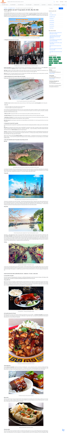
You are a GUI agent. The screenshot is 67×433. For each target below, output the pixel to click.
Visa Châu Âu (52, 20)
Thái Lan (59, 59)
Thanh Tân (56, 63)
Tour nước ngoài (56, 61)
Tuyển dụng (61, 1)
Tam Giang (59, 57)
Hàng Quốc (51, 59)
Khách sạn (49, 4)
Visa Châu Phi (52, 26)
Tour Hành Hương (57, 4)
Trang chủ (5, 8)
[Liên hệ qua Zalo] (63, 430)
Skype (54, 73)
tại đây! (38, 37)
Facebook (50, 73)
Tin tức (57, 1)
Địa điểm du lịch (52, 16)
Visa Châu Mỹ (52, 22)
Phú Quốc (50, 57)
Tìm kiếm (60, 8)
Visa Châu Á (52, 18)
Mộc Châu (55, 59)
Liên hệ (66, 1)
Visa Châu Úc (52, 24)
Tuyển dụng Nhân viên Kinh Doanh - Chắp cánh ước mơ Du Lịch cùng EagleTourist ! (55, 36)
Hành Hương (51, 63)
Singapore (50, 61)
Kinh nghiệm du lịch (11, 8)
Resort (50, 65)
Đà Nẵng (54, 57)
